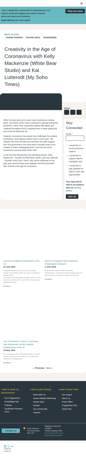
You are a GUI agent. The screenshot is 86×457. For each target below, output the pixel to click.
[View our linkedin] (5, 446)
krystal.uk (7, 451)
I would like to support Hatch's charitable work (76, 158)
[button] (66, 112)
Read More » (7, 286)
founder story (33, 37)
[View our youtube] (12, 446)
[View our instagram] (8, 446)
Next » (49, 368)
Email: (69, 134)
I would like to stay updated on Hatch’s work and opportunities (76, 170)
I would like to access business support (76, 148)
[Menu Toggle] (81, 3)
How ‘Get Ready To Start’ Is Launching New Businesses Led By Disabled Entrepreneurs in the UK (20, 344)
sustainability (49, 37)
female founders (14, 37)
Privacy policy (49, 433)
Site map (59, 433)
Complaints (58, 435)
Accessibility (49, 435)
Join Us (72, 196)
